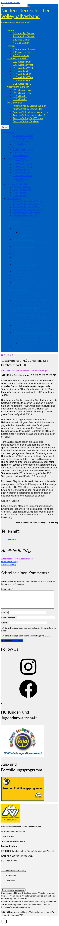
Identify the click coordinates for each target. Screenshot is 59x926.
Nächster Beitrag (8, 564)
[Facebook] (28, 699)
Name (4, 613)
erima (17, 559)
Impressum (8, 875)
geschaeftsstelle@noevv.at (13, 841)
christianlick (10, 370)
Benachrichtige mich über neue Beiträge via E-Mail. (28, 636)
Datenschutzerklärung (13, 870)
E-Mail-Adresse (8, 618)
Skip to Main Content (10, 2)
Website (4, 623)
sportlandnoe (27, 559)
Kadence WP (17, 915)
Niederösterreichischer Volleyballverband (25, 13)
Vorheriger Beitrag (9, 561)
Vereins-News (38, 370)
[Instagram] (28, 677)
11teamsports (7, 559)
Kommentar (7, 589)
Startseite (8, 880)
